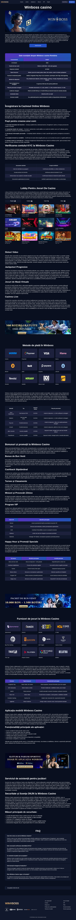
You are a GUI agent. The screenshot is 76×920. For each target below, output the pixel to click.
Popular (12, 200)
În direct (29, 200)
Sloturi (62, 200)
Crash (45, 200)
